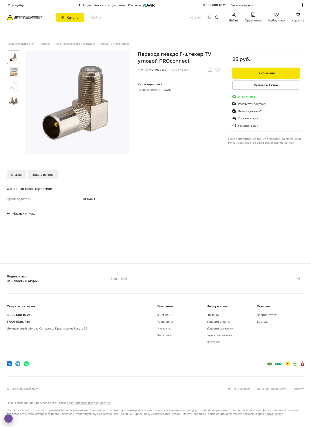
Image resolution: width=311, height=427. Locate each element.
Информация (217, 306)
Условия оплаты (218, 321)
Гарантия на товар (220, 335)
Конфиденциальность (272, 388)
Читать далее (274, 414)
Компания (165, 306)
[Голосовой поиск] (209, 17)
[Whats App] (26, 363)
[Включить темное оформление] (302, 5)
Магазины (164, 328)
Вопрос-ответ (267, 315)
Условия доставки (220, 328)
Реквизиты (165, 321)
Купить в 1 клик (266, 85)
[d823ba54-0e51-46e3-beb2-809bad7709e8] (77, 102)
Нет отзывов (157, 69)
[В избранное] (217, 70)
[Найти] (216, 17)
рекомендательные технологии (88, 402)
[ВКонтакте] (9, 363)
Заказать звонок (242, 5)
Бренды (262, 321)
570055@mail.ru (18, 321)
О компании (165, 315)
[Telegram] (17, 363)
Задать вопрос (43, 174)
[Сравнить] (210, 70)
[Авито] (149, 5)
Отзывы (16, 174)
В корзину (266, 73)
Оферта (299, 388)
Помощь (213, 315)
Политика (164, 335)
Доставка (214, 342)
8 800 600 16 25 (214, 5)
